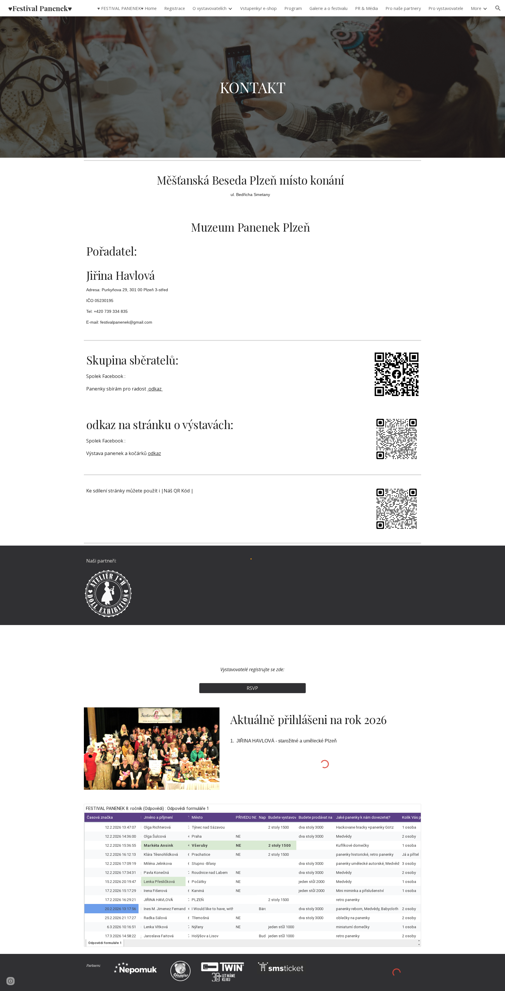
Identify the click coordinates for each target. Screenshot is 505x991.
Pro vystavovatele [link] (445, 8)
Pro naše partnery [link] (403, 8)
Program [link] (293, 8)
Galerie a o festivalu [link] (328, 8)
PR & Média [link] (366, 8)
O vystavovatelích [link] (209, 8)
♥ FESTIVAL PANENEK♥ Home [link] (127, 8)
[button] (498, 8)
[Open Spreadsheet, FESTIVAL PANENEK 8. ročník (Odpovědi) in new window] (410, 811)
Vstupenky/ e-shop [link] (258, 8)
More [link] (476, 8)
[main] (252, 87)
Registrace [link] (174, 8)
